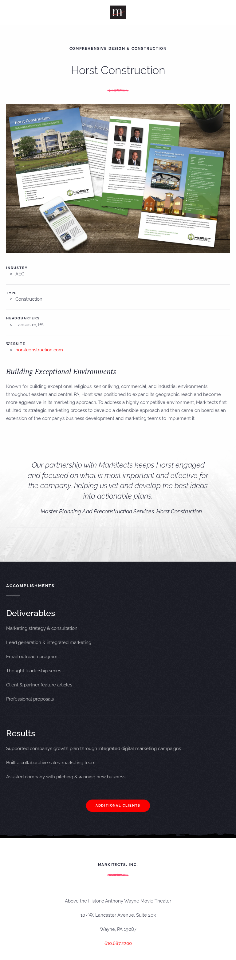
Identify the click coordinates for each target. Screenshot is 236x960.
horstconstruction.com (39, 350)
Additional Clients (118, 806)
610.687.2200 (118, 943)
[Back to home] (118, 12)
